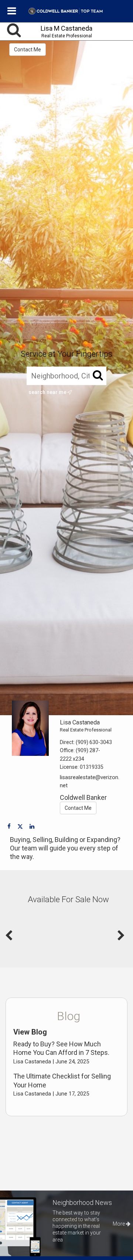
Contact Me (27, 49)
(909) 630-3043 (94, 742)
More (119, 1224)
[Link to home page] (66, 11)
